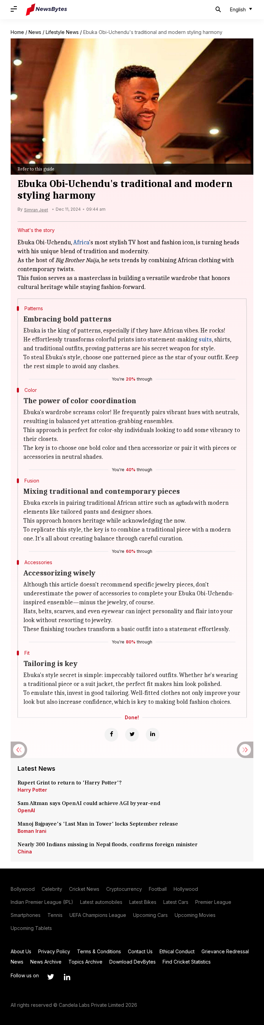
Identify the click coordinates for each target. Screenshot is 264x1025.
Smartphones (26, 915)
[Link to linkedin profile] (67, 977)
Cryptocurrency (124, 889)
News (35, 32)
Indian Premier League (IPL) (42, 902)
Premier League (213, 902)
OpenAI (26, 810)
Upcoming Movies (195, 915)
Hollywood (186, 889)
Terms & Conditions (99, 951)
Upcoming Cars (150, 915)
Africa (81, 242)
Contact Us (140, 951)
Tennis (55, 915)
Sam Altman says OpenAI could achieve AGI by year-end (89, 803)
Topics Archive (85, 962)
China (25, 851)
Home (17, 32)
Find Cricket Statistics (187, 962)
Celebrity (52, 889)
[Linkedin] (153, 735)
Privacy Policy (54, 951)
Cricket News (84, 889)
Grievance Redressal (225, 951)
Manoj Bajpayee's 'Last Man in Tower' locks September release (98, 823)
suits (205, 339)
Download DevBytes (132, 962)
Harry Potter (32, 790)
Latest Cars (175, 902)
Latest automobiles (101, 902)
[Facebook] (111, 735)
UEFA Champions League (97, 915)
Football (158, 889)
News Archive (46, 962)
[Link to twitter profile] (50, 977)
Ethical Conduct (177, 951)
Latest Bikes (142, 902)
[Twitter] (132, 735)
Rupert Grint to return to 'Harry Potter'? (70, 782)
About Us (21, 951)
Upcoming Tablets (31, 928)
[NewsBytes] (46, 9)
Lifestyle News (62, 32)
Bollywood (23, 889)
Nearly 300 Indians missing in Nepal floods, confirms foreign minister (108, 844)
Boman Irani (32, 831)
